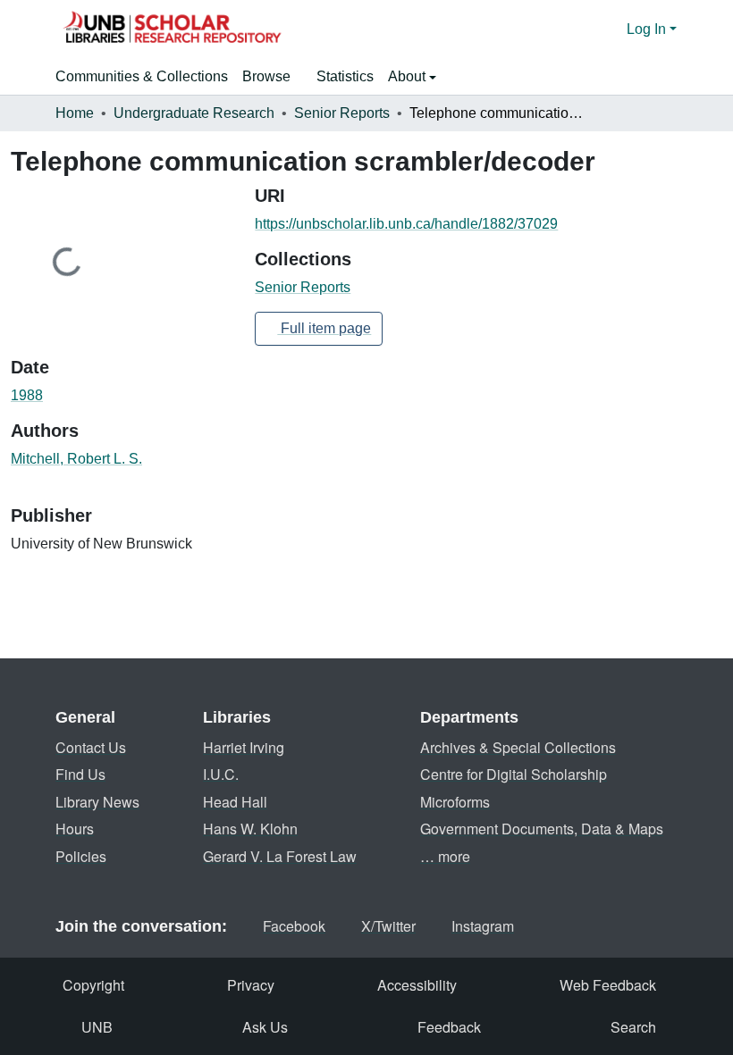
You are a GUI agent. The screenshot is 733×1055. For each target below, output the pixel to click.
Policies (80, 856)
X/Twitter (388, 926)
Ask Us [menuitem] (265, 1027)
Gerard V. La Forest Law (280, 856)
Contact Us (90, 747)
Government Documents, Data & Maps (541, 828)
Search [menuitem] (633, 1027)
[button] (171, 29)
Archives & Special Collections (518, 747)
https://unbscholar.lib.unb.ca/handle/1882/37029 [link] (406, 223)
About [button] (408, 76)
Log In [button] (648, 29)
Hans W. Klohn (250, 828)
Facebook (294, 926)
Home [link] (74, 113)
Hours (74, 828)
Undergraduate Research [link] (194, 113)
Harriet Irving (243, 747)
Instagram (482, 926)
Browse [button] (266, 76)
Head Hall (235, 801)
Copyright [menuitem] (93, 985)
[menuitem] (272, 77)
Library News (97, 801)
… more (445, 856)
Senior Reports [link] (342, 113)
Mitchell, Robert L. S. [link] (76, 458)
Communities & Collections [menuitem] (141, 76)
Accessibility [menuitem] (417, 985)
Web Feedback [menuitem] (608, 985)
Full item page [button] (324, 328)
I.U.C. (221, 774)
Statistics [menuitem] (345, 76)
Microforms (455, 801)
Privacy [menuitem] (250, 985)
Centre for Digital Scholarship (513, 774)
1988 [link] (27, 395)
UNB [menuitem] (97, 1027)
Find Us (80, 774)
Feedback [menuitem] (449, 1027)
